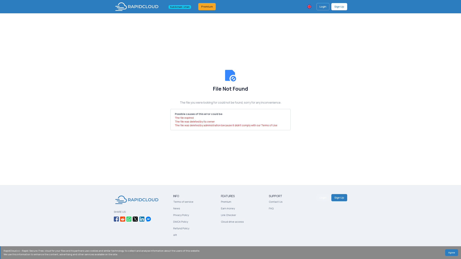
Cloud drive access (232, 221)
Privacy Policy (181, 215)
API (175, 235)
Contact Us (276, 201)
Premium (207, 6)
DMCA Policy (180, 221)
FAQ (271, 208)
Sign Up (339, 6)
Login (323, 6)
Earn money (228, 208)
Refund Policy (181, 228)
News (176, 208)
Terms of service (183, 201)
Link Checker (228, 215)
